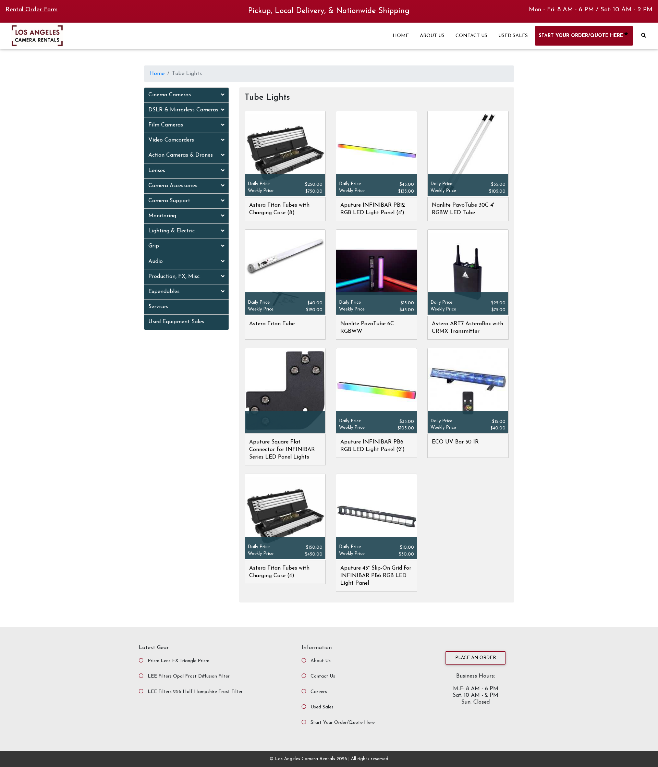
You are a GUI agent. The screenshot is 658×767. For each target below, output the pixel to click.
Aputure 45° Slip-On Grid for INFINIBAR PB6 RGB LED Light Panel (375, 575)
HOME (401, 35)
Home (156, 73)
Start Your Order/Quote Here (342, 722)
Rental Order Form (31, 10)
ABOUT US (432, 35)
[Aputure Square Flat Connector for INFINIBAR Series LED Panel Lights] (285, 391)
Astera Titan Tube (272, 324)
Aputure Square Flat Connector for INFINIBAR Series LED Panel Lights (282, 449)
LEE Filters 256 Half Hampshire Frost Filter (195, 691)
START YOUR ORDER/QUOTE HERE (581, 35)
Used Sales (321, 707)
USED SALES (513, 35)
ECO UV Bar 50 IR (455, 442)
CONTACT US (471, 35)
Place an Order (475, 658)
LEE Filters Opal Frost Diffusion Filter (189, 676)
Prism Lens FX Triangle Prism (178, 660)
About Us (320, 660)
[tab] (186, 95)
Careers (318, 691)
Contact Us (322, 676)
